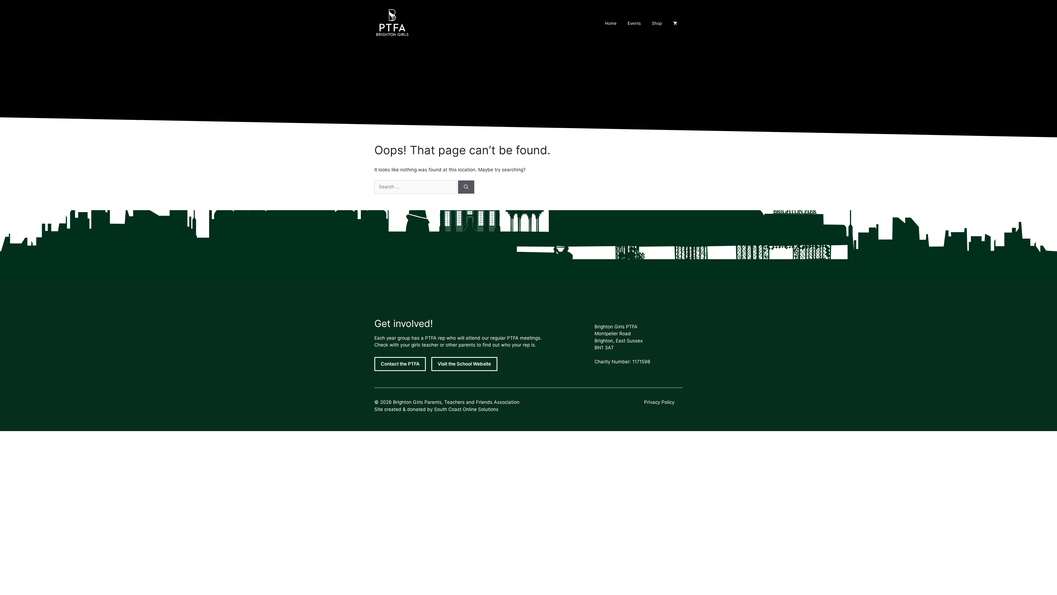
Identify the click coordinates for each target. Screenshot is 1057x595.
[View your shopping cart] (675, 23)
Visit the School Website (464, 364)
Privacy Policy (659, 402)
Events (634, 23)
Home (611, 23)
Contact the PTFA (400, 364)
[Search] (466, 187)
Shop (657, 23)
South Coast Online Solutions (466, 409)
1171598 (641, 361)
